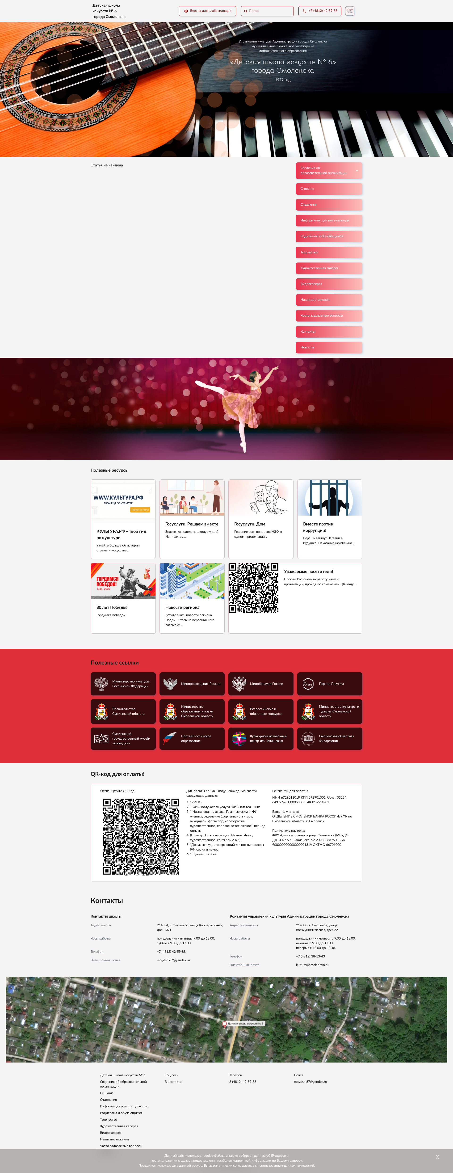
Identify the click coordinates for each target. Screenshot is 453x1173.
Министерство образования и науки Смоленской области (197, 711)
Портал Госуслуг (331, 684)
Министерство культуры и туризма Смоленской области (339, 711)
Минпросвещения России (200, 684)
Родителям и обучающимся (322, 236)
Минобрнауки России (266, 684)
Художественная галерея (320, 268)
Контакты (308, 331)
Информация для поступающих (325, 220)
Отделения (309, 204)
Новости (307, 347)
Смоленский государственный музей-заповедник (131, 738)
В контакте (173, 1082)
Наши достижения (315, 299)
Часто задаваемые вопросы (322, 315)
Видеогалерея (311, 284)
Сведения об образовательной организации (324, 170)
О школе (307, 189)
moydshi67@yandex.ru (173, 960)
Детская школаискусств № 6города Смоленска (109, 11)
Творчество (309, 252)
